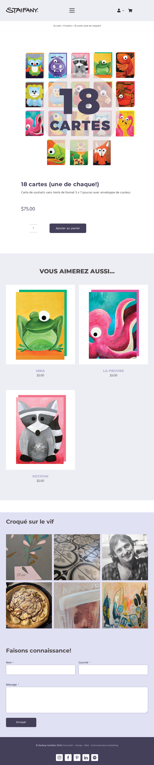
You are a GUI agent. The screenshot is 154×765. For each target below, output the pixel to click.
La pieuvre (113, 371)
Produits (67, 26)
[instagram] (59, 757)
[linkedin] (85, 757)
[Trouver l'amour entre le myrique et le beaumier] (29, 557)
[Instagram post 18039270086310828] (77, 605)
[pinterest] (77, 757)
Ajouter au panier (68, 228)
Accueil (57, 26)
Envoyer (21, 722)
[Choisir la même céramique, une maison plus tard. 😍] (77, 557)
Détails (16, 328)
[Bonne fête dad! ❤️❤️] (125, 557)
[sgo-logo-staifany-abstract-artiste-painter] (22, 9)
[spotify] (94, 757)
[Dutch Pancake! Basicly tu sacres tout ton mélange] (29, 605)
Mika (40, 371)
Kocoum (40, 476)
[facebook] (68, 757)
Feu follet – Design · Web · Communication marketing (90, 746)
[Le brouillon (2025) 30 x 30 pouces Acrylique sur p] (125, 605)
